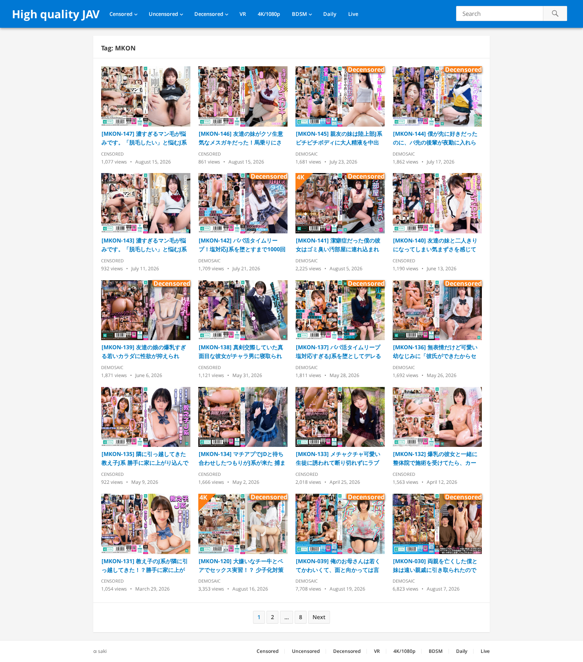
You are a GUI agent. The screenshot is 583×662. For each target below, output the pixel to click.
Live (353, 13)
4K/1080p (269, 13)
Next (319, 617)
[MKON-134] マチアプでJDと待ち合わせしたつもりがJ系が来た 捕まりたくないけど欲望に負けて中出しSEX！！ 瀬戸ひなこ (242, 458)
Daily (329, 13)
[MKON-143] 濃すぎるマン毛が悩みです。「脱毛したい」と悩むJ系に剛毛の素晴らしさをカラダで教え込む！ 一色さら (144, 245)
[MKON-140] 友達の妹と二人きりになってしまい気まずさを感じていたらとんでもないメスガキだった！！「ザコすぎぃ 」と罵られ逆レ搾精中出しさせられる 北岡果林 (435, 245)
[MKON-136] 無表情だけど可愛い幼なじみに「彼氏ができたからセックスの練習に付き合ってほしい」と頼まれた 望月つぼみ (435, 351)
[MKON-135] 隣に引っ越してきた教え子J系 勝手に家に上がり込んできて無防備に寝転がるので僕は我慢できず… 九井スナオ (145, 458)
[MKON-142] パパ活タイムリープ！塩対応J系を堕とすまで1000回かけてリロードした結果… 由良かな (242, 245)
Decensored (208, 13)
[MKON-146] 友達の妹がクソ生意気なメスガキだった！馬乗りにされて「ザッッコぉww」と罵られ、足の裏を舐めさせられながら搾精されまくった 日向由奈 (242, 138)
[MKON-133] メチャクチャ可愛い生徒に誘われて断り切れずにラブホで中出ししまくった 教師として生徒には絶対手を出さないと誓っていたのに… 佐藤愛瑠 (338, 458)
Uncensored (163, 13)
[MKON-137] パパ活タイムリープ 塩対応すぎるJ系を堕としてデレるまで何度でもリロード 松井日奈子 (338, 351)
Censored (120, 13)
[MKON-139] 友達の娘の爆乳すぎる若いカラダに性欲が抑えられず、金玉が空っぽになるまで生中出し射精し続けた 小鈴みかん (144, 351)
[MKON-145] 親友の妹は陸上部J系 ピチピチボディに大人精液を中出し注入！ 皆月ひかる (339, 138)
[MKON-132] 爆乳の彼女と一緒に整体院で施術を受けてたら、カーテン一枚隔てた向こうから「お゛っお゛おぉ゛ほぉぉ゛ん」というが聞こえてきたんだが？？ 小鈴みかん (435, 458)
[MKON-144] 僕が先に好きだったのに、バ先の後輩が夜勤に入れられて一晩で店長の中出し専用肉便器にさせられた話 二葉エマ (435, 138)
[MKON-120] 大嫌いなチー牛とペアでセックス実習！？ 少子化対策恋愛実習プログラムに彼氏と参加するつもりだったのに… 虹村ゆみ (241, 565)
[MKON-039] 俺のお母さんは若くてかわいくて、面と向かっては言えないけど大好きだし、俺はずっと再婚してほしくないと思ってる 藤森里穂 (338, 565)
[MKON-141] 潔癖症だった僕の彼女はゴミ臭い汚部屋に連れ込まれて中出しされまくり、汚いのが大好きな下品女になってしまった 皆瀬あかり (338, 245)
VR (243, 13)
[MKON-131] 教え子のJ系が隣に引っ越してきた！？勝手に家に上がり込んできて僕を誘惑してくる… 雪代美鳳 (145, 565)
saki (102, 651)
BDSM (299, 13)
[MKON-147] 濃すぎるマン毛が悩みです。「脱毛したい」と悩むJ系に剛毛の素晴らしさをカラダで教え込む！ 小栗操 (144, 138)
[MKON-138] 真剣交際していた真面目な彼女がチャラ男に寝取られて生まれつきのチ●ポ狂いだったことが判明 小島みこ (242, 351)
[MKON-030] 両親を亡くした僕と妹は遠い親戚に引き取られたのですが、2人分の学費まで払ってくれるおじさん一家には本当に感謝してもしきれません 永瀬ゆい (436, 565)
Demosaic (306, 154)
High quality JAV (56, 13)
